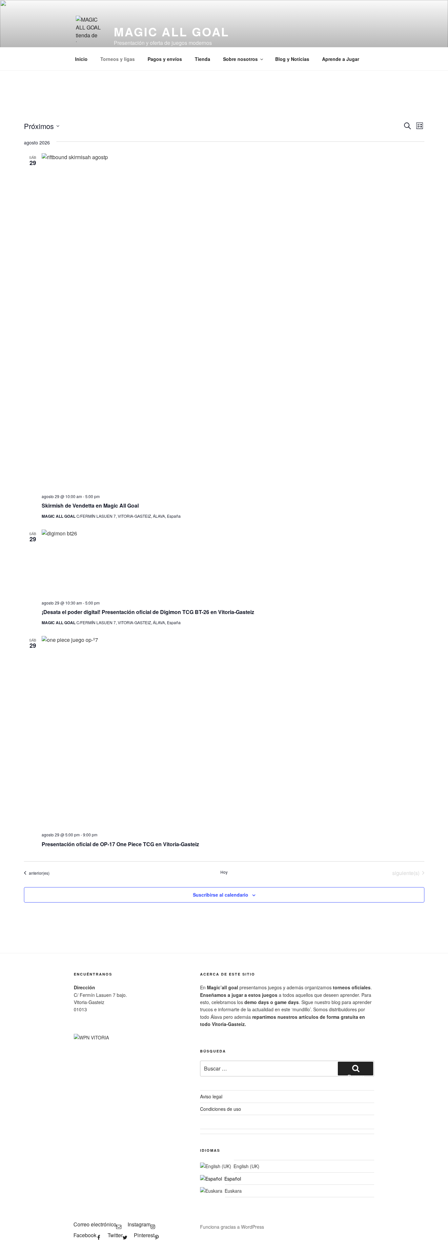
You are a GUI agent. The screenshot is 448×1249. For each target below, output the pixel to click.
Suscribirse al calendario (220, 894)
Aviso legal (211, 1096)
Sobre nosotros (240, 59)
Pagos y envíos (165, 59)
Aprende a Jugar (340, 59)
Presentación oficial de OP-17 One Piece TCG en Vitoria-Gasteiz (120, 844)
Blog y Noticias (292, 59)
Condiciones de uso (220, 1109)
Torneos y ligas (117, 59)
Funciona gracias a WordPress (232, 1226)
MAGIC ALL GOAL (171, 31)
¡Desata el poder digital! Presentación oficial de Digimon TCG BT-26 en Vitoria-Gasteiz (148, 612)
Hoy (224, 872)
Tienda (202, 59)
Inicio (81, 59)
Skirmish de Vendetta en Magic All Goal (90, 505)
